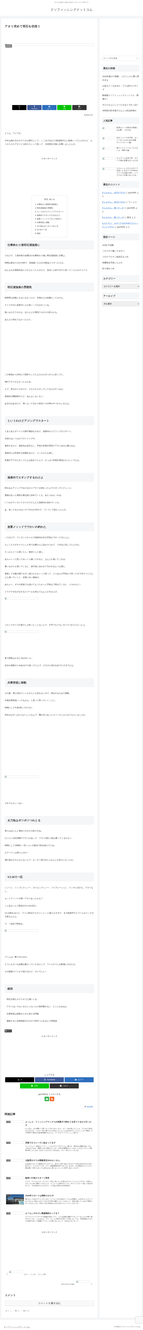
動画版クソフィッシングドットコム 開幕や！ (120, 97)
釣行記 (9, 1031)
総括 (38, 233)
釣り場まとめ (108, 268)
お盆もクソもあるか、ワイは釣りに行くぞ (120, 88)
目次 (46, 199)
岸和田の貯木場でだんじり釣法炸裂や (119, 111)
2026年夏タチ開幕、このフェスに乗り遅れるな (120, 78)
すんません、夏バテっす (113, 208)
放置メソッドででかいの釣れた (49, 219)
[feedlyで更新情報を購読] (47, 1099)
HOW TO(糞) (108, 245)
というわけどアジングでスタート (50, 212)
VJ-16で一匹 (42, 230)
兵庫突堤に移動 (43, 222)
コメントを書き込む (49, 1303)
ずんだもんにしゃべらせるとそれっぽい (120, 105)
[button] (79, 107)
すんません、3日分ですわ (113, 193)
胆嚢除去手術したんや (112, 263)
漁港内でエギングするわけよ (48, 215)
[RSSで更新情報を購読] (52, 1099)
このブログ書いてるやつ (113, 251)
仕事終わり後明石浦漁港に (47, 204)
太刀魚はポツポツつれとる (47, 226)
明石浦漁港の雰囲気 (45, 208)
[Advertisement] (49, 35)
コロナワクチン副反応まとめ (115, 257)
